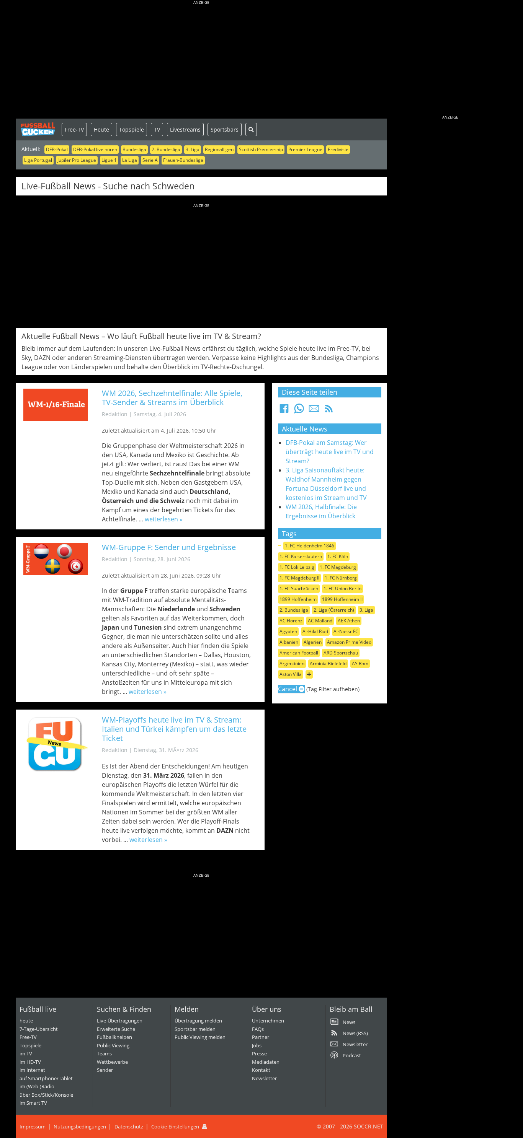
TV (157, 129)
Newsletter (264, 1078)
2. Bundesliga (166, 149)
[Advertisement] (201, 61)
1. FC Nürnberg (341, 578)
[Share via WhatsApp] (299, 411)
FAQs (258, 1029)
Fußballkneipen (114, 1037)
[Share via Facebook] (284, 411)
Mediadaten (265, 1061)
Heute (101, 129)
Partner (260, 1037)
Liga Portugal (38, 160)
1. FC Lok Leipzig (296, 567)
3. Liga (192, 149)
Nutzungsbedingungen (80, 1126)
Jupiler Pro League (76, 160)
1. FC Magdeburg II (299, 578)
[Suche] (251, 129)
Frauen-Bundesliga (183, 160)
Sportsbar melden (195, 1029)
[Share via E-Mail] (314, 411)
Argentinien (291, 663)
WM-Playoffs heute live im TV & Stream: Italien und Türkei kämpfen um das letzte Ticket (174, 729)
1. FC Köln (337, 556)
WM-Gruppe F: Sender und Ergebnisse (169, 547)
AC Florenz (290, 620)
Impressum (33, 1126)
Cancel (288, 689)
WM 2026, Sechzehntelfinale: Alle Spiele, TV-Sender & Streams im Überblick (172, 397)
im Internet (32, 1069)
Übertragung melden (198, 1020)
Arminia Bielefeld (328, 663)
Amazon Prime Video (349, 642)
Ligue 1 (109, 160)
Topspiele (131, 129)
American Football (298, 653)
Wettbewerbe (112, 1061)
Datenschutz (128, 1126)
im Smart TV (33, 1102)
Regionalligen (219, 149)
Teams (104, 1053)
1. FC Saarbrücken (298, 588)
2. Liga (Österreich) (334, 610)
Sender (105, 1069)
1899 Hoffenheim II (342, 599)
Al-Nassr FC (345, 631)
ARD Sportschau (341, 653)
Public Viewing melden (200, 1037)
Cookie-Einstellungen (175, 1126)
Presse (259, 1053)
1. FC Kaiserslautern (300, 556)
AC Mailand (320, 620)
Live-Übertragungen (119, 1020)
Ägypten (288, 631)
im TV (26, 1053)
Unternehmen (268, 1020)
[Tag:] (279, 545)
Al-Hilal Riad (315, 631)
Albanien (288, 642)
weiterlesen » (164, 519)
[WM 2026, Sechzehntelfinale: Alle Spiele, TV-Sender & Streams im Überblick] (55, 405)
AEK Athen (349, 620)
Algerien (313, 642)
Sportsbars (225, 129)
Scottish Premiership (261, 149)
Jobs (257, 1045)
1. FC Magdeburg (338, 567)
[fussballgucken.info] (39, 129)
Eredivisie (338, 149)
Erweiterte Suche (116, 1029)
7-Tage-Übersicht (39, 1029)
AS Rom (360, 663)
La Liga (129, 160)
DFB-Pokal (57, 149)
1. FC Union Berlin (342, 588)
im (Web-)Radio (37, 1086)
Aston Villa (290, 674)
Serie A (150, 160)
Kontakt (261, 1069)
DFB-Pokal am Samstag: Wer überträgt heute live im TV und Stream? (330, 451)
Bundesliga (134, 149)
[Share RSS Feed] (329, 411)
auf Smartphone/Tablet (46, 1078)
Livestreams (185, 129)
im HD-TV (30, 1061)
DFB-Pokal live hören (95, 149)
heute (26, 1020)
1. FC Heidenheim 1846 (309, 545)
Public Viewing (113, 1045)
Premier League (305, 149)
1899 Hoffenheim (298, 599)
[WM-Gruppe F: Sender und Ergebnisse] (55, 559)
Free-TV (74, 129)
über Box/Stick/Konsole (46, 1094)
